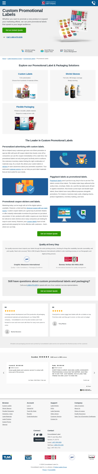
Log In (29, 405)
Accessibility (52, 470)
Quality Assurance (80, 414)
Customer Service (56, 416)
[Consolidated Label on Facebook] (34, 434)
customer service (15, 169)
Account (30, 403)
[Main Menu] (4, 3)
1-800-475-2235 (32, 285)
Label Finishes (6, 419)
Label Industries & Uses (15, 58)
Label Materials (7, 416)
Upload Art (30, 408)
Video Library (55, 414)
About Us (77, 408)
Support (54, 403)
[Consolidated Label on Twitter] (37, 434)
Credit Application (32, 416)
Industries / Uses (7, 414)
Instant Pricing (6, 422)
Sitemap (4, 424)
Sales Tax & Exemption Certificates (85, 416)
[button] (3, 373)
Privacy (44, 470)
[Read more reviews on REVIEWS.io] (85, 390)
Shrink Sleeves (73, 74)
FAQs (52, 408)
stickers (5, 166)
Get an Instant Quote (14, 30)
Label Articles (55, 405)
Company (78, 403)
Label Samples (55, 411)
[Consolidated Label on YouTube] (40, 434)
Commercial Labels (29, 58)
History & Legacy (80, 411)
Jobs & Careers (79, 405)
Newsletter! (39, 439)
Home (4, 58)
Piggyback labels (56, 180)
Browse (5, 403)
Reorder (29, 414)
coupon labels (32, 221)
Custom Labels (25, 74)
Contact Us (54, 419)
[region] (49, 373)
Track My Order (31, 411)
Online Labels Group (60, 467)
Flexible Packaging (25, 107)
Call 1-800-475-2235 (14, 37)
